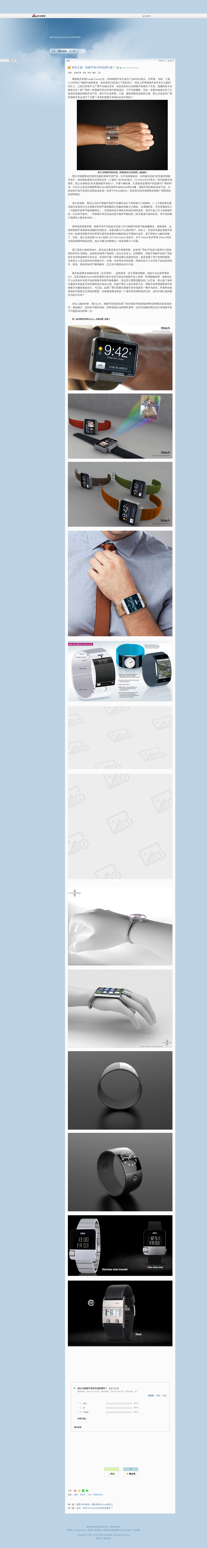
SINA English (126, 1530)
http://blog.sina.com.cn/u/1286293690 (65, 37)
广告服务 (89, 1530)
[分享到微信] (87, 1490)
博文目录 (62, 51)
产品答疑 (136, 1530)
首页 (53, 51)
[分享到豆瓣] (83, 1490)
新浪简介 (70, 1530)
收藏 (75, 1495)
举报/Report (98, 1495)
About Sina (80, 1530)
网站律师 (115, 1530)
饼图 (158, 1396)
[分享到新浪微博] (75, 1490)
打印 (90, 1495)
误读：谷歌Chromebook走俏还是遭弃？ (94, 1508)
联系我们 (98, 1530)
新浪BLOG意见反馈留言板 (97, 1527)
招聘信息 (107, 1530)
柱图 (165, 1396)
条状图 (151, 1396)
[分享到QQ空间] (79, 1490)
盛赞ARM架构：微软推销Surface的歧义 (94, 1504)
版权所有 (107, 1538)
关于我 (72, 51)
